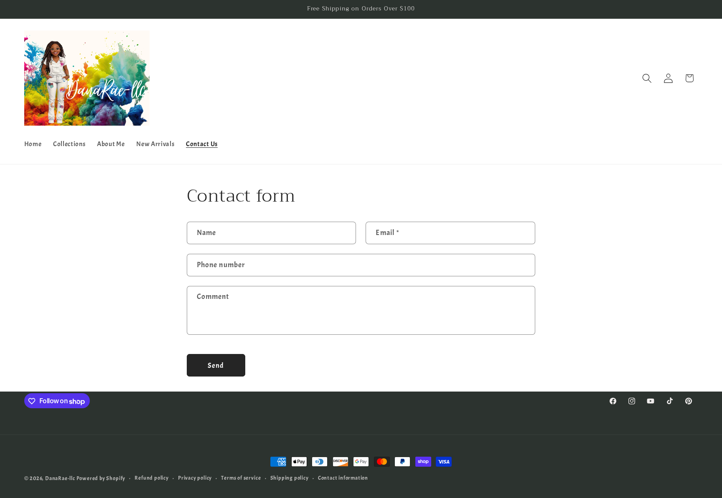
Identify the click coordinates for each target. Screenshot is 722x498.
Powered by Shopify (101, 478)
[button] (647, 78)
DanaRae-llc (60, 478)
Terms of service (241, 478)
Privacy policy (195, 478)
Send (216, 365)
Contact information (343, 478)
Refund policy (151, 478)
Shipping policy (289, 478)
